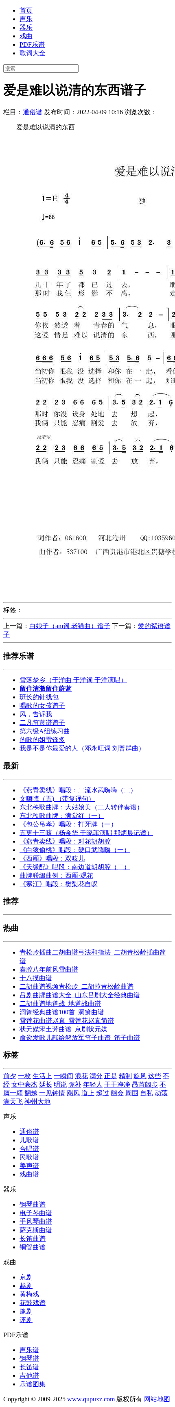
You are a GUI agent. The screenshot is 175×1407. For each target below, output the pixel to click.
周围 (131, 1093)
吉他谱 (29, 1375)
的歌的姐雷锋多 (42, 739)
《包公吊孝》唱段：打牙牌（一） (68, 824)
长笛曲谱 (33, 1238)
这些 (154, 1075)
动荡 (161, 1093)
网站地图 (157, 1399)
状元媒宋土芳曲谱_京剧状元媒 (63, 1029)
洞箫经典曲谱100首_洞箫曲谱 (62, 1012)
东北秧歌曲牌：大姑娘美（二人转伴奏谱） (81, 807)
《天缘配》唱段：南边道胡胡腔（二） (75, 866)
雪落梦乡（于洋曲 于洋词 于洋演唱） (73, 679)
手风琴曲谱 (36, 1221)
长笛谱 (29, 1367)
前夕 (9, 1075)
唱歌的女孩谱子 (42, 705)
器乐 (26, 27)
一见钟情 (52, 1093)
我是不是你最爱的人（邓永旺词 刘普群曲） (82, 748)
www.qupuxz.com (91, 1399)
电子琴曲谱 (36, 1212)
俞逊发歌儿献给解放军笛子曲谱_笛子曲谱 (80, 1037)
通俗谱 (32, 112)
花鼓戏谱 (33, 1302)
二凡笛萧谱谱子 (42, 722)
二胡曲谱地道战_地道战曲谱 (60, 1003)
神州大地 (37, 1101)
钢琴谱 (29, 1358)
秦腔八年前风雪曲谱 (49, 969)
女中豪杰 (24, 1084)
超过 (102, 1093)
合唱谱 (29, 1148)
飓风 (73, 1093)
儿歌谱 (29, 1140)
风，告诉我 (36, 714)
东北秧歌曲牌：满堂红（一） (62, 815)
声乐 (26, 18)
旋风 (140, 1075)
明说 (60, 1084)
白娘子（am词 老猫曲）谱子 (69, 625)
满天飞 (13, 1101)
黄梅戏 (29, 1294)
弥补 (74, 1084)
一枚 (24, 1075)
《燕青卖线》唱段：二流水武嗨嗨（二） (78, 790)
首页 (26, 10)
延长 (45, 1084)
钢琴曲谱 (33, 1204)
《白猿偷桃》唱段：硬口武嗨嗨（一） (75, 849)
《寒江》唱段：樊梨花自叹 (59, 884)
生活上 (42, 1075)
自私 (146, 1093)
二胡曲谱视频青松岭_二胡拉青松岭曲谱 (76, 986)
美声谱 (29, 1165)
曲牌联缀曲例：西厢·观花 (56, 875)
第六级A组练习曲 (45, 731)
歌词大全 (33, 53)
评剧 (26, 1319)
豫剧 (26, 1311)
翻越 (30, 1093)
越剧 (26, 1285)
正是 (110, 1075)
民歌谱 (29, 1157)
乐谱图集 (33, 1384)
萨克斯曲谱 (36, 1230)
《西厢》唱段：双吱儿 (52, 858)
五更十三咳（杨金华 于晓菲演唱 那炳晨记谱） (86, 832)
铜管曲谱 (33, 1247)
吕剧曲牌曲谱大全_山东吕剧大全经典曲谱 (80, 995)
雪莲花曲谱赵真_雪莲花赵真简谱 (67, 1020)
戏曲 (26, 36)
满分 (96, 1075)
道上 (87, 1093)
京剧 (26, 1277)
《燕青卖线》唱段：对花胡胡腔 (65, 841)
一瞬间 (63, 1075)
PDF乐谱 (32, 44)
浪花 (81, 1075)
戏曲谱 (29, 1174)
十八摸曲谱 (36, 977)
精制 (125, 1075)
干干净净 (117, 1084)
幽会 (117, 1093)
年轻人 (93, 1084)
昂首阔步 (145, 1084)
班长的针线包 (39, 697)
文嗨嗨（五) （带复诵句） (57, 798)
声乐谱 (29, 1349)
